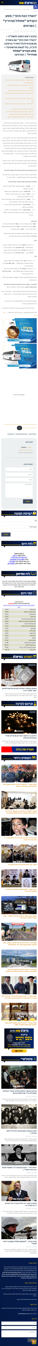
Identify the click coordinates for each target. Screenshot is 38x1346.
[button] (35, 6)
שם (36, 520)
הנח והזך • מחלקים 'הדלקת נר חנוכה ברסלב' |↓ (20, 114)
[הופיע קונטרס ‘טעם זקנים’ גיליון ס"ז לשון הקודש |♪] (19, 1116)
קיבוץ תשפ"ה (11, 434)
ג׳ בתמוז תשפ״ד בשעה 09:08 (26, 450)
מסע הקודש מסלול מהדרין (21, 434)
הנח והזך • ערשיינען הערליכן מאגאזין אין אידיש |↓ (19, 112)
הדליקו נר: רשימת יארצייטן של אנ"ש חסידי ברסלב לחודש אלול (21, 737)
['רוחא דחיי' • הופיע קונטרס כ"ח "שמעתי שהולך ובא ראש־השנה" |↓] (19, 1154)
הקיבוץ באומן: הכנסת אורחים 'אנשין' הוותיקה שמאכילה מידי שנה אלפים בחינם (20, 1092)
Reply (29, 447)
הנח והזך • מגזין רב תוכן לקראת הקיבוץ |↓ (22, 109)
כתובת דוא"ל (33, 527)
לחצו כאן (27, 1274)
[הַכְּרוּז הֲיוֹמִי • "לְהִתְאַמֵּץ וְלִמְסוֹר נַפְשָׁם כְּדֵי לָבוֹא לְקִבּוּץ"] (19, 1228)
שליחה (6, 534)
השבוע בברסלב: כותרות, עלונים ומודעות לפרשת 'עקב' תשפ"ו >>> (19, 689)
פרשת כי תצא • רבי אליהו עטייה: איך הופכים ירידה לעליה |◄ (21, 1204)
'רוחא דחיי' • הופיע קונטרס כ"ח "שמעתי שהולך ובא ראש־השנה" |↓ (19, 1168)
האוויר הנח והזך (32, 434)
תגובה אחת (16, 31)
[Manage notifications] (33, 1341)
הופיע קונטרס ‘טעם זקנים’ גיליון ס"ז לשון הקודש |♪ (21, 1132)
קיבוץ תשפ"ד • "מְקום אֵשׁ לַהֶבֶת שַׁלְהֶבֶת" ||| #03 (20, 117)
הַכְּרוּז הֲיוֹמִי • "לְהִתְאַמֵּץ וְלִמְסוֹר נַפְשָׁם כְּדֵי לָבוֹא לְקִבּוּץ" (20, 1242)
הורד (19, 428)
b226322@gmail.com (24, 1313)
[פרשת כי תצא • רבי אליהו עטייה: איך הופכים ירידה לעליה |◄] (19, 1191)
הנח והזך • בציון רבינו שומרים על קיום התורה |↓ (20, 91)
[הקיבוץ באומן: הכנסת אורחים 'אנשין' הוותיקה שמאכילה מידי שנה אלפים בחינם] (19, 1077)
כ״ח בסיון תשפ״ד (26, 31)
